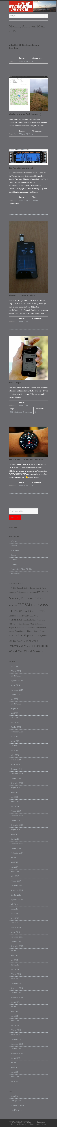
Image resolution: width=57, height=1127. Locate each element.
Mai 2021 (14, 737)
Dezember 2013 (16, 1039)
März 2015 (15, 969)
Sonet (17, 631)
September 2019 (17, 783)
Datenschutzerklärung (38, 1124)
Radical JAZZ (28, 624)
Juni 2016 (14, 909)
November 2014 (17, 988)
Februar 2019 (16, 811)
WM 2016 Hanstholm (34, 645)
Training (14, 564)
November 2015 (17, 937)
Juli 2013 (14, 1063)
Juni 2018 (14, 834)
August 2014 (15, 1002)
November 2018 (17, 816)
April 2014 (15, 1021)
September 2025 (17, 681)
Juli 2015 (14, 951)
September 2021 (17, 732)
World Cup (16, 651)
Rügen (11, 627)
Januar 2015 (15, 979)
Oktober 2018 (16, 820)
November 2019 (17, 774)
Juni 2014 (14, 1011)
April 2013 (15, 1077)
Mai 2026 (14, 667)
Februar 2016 (16, 928)
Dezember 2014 (16, 983)
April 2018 (15, 839)
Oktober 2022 (16, 704)
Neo (10, 623)
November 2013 (17, 1044)
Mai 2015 (14, 960)
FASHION (12, 616)
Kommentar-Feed (17, 1106)
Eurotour (27, 598)
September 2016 (17, 900)
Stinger (23, 631)
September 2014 (17, 997)
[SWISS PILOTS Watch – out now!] (28, 442)
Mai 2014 (14, 1016)
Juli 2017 (14, 858)
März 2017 (15, 876)
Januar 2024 (15, 685)
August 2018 (15, 830)
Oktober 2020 (16, 746)
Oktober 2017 (16, 848)
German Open (33, 616)
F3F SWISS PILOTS (30, 611)
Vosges (12, 640)
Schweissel (19, 627)
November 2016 (17, 890)
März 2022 (15, 722)
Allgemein (14, 541)
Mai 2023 (14, 699)
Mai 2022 (14, 718)
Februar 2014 (16, 1030)
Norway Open (18, 624)
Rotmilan (39, 624)
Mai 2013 (14, 1072)
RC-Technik (15, 550)
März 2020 (15, 755)
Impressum (41, 1122)
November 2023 (17, 690)
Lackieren (33, 620)
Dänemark (22, 592)
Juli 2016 (14, 904)
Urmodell (35, 636)
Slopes (13, 555)
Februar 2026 (16, 671)
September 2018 (17, 825)
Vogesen (42, 635)
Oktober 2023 (16, 694)
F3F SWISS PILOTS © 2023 (20, 1122)
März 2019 (15, 806)
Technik (14, 560)
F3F (37, 598)
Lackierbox (26, 620)
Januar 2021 (15, 741)
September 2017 (17, 853)
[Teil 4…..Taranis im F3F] (28, 157)
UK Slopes (24, 635)
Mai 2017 (14, 867)
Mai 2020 (14, 750)
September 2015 (17, 946)
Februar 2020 (16, 760)
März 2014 (15, 1025)
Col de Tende (29, 588)
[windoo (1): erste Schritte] (28, 257)
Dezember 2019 (16, 769)
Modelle (14, 546)
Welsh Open (21, 641)
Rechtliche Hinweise (18, 1124)
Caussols (20, 588)
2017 (10, 588)
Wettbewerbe (15, 574)
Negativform (41, 620)
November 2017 (17, 844)
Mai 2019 (14, 797)
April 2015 (15, 965)
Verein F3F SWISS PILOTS (21, 569)
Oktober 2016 (16, 895)
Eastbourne (32, 593)
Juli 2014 (14, 1007)
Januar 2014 (15, 1035)
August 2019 (15, 788)
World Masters (33, 651)
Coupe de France (41, 588)
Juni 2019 (14, 792)
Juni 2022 (14, 713)
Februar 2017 (16, 881)
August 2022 (15, 709)
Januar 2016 (15, 932)
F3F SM (23, 605)
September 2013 (17, 1053)
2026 (15, 588)
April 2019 (15, 802)
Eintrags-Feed (16, 1101)
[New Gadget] (28, 358)
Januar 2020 (15, 764)
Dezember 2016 (16, 886)
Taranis (35, 200)
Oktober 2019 (16, 778)
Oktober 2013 (16, 1049)
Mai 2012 (14, 1081)
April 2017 (15, 872)
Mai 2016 (14, 914)
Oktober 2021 (16, 727)
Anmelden (14, 1096)
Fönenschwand (21, 616)
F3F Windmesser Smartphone (21, 412)
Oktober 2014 (16, 993)
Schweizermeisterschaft (34, 628)
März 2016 (15, 923)
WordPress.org (16, 1110)
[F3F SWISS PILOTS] (28, 6)
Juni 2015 (14, 956)
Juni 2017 (14, 862)
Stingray (30, 631)
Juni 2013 (14, 1067)
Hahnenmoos (15, 619)
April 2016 (15, 918)
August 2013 (15, 1058)
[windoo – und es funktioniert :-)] (28, 93)
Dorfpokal (12, 593)
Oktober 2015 (16, 942)
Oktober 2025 (16, 676)
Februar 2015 (16, 974)
